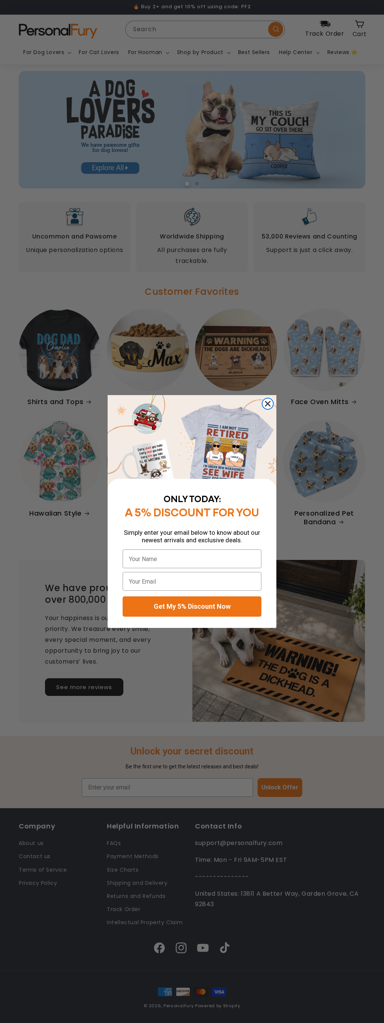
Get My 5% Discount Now (192, 606)
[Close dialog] (267, 403)
